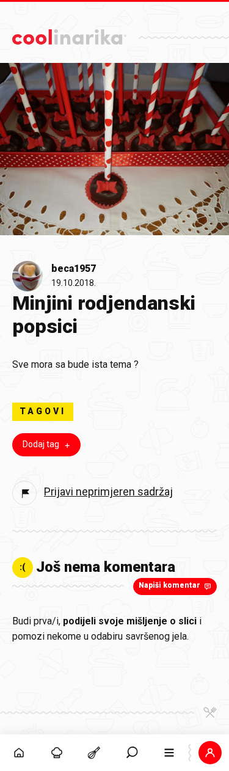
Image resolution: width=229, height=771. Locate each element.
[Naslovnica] (19, 752)
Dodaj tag (41, 444)
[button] (132, 752)
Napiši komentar (169, 585)
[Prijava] (210, 752)
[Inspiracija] (57, 752)
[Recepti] (94, 752)
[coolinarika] (69, 34)
